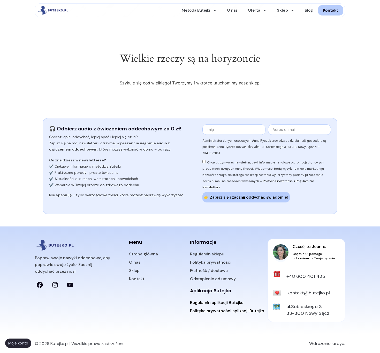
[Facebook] (40, 285)
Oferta (254, 10)
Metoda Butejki (196, 10)
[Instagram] (55, 285)
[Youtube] (70, 285)
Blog (309, 10)
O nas (232, 10)
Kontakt (330, 10)
